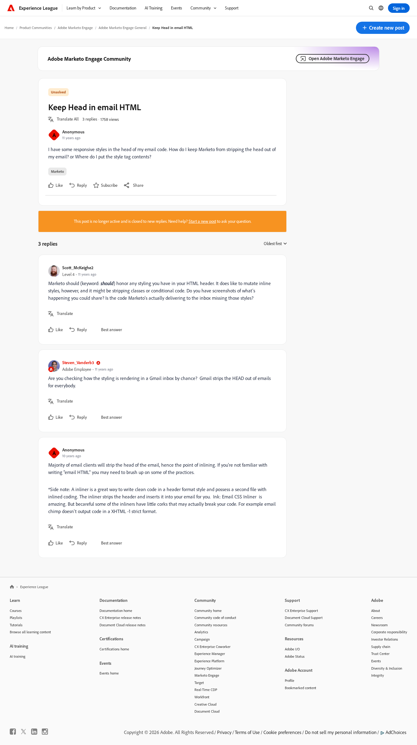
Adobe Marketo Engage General (123, 27)
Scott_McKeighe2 (77, 267)
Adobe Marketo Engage (75, 27)
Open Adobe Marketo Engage (336, 58)
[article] (161, 300)
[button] (383, 28)
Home (9, 27)
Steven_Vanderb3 (78, 362)
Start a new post (202, 221)
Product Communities (36, 27)
